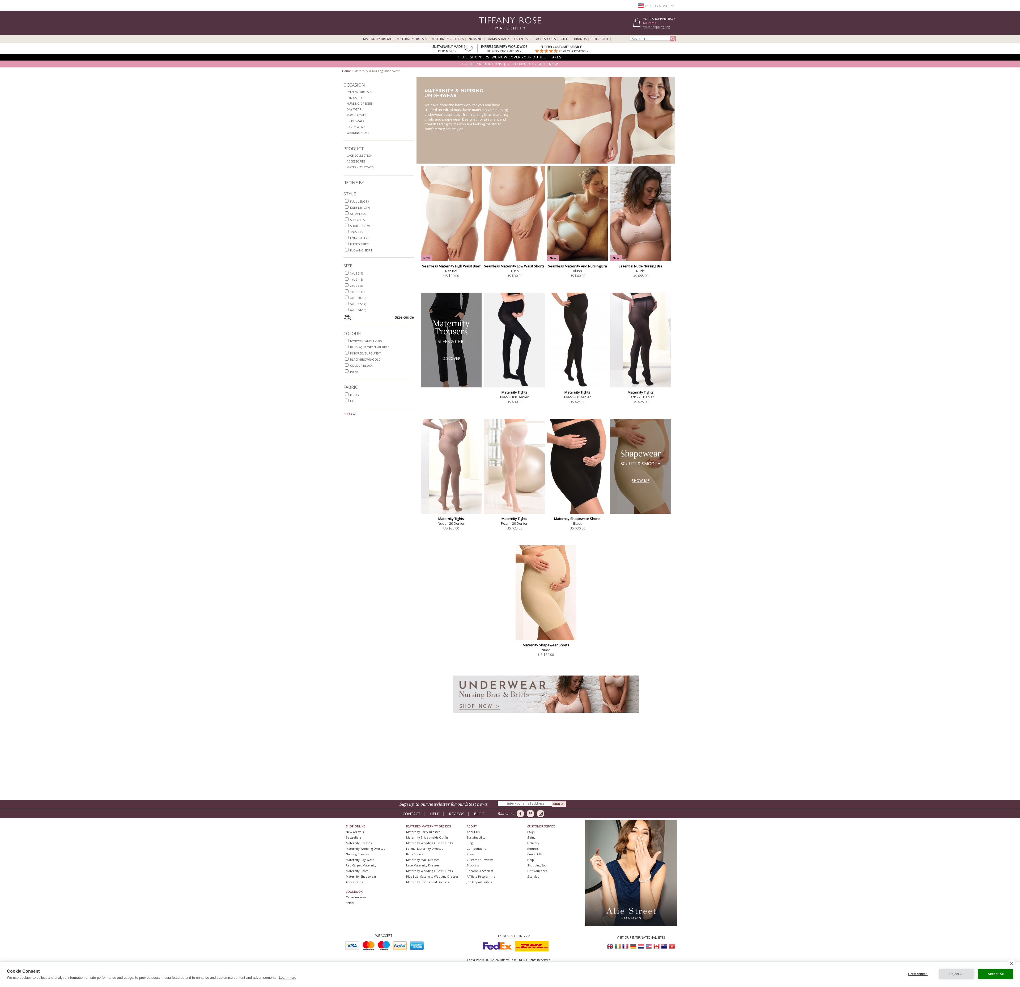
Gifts (565, 39)
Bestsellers (353, 837)
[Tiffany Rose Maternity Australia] (664, 946)
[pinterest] (531, 814)
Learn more (287, 978)
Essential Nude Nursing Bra (640, 266)
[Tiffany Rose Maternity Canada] (656, 946)
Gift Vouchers (537, 871)
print (354, 372)
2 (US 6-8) (356, 286)
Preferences (918, 974)
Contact (411, 813)
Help (434, 813)
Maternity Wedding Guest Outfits (429, 843)
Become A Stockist (480, 871)
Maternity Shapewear (361, 876)
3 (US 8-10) (357, 292)
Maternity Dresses (412, 39)
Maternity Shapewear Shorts (577, 518)
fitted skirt (359, 244)
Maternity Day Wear (360, 860)
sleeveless (358, 220)
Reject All (956, 974)
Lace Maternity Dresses (422, 865)
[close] (1011, 963)
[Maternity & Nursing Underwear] (546, 714)
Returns (532, 849)
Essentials (522, 39)
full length (359, 201)
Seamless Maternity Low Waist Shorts (514, 266)
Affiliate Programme (481, 876)
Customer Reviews (480, 860)
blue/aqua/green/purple (369, 347)
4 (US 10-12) (358, 298)
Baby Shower (415, 854)
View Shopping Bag (656, 27)
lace (353, 401)
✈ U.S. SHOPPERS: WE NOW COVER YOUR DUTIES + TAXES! (510, 57)
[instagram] (541, 814)
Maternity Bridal (377, 39)
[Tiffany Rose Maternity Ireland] (618, 946)
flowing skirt (361, 250)
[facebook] (521, 814)
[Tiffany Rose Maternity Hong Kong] (671, 946)
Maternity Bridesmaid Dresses (427, 882)
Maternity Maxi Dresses (422, 860)
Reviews (456, 813)
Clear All (350, 414)
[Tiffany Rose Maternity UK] (610, 946)
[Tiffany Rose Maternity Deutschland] (633, 946)
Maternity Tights (514, 392)
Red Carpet (355, 98)
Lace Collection (359, 155)
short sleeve (360, 226)
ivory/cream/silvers (366, 341)
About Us (473, 832)
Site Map (533, 876)
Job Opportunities (479, 882)
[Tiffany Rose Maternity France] (625, 946)
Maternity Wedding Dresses (365, 849)
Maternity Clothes (448, 39)
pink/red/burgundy (365, 353)
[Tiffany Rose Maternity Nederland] (641, 946)
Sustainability (476, 837)
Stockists (473, 865)
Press (470, 854)
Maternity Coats (360, 167)
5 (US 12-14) (358, 304)
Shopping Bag (536, 865)
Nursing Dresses (359, 103)
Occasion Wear (356, 897)
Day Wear (354, 109)
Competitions (476, 849)
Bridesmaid (355, 121)
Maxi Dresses (356, 115)
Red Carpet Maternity (361, 865)
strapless (358, 214)
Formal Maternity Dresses (424, 849)
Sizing (531, 837)
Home (346, 71)
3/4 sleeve (357, 232)
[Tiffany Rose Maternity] (486, 33)
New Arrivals (355, 832)
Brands (580, 39)
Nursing (475, 39)
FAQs (530, 832)
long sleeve (359, 238)
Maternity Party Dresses (423, 832)
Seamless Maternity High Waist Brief (451, 266)
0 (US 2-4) (356, 273)
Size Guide (404, 317)
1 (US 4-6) (356, 279)
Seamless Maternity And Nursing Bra (577, 266)
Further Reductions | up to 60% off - (510, 64)
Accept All (996, 974)
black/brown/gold (365, 359)
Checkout (600, 39)
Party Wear (356, 127)
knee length (360, 208)
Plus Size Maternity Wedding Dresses (432, 876)
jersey (354, 395)
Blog (479, 813)
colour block (361, 366)
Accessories (546, 39)
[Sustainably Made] (468, 49)
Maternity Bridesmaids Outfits (427, 837)
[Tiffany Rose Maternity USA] (648, 946)
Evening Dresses (359, 92)
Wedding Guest (359, 133)
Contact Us (534, 854)
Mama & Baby (498, 39)
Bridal (350, 903)
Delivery (533, 843)
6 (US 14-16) (358, 310)
